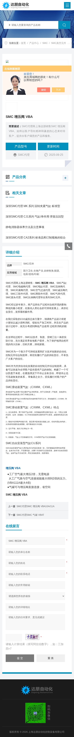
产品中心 (34, 43)
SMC (45, 43)
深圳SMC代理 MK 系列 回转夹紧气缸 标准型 (33, 206)
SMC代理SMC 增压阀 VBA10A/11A (35, 506)
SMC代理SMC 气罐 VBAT (30, 514)
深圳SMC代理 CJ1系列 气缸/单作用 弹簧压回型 (35, 216)
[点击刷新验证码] (32, 637)
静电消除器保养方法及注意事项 (25, 227)
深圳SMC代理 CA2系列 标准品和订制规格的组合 (36, 237)
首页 (23, 43)
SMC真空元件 (58, 43)
